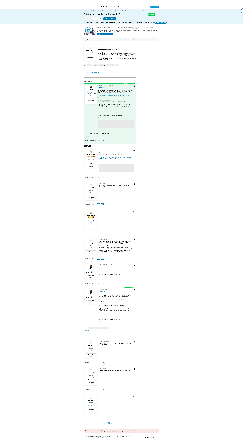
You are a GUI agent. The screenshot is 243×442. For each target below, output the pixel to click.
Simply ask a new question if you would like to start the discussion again (124, 39)
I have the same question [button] (92, 72)
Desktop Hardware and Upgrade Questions (110, 10)
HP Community (87, 10)
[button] (133, 46)
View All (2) (87, 136)
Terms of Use (93, 437)
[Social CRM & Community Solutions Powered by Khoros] (147, 437)
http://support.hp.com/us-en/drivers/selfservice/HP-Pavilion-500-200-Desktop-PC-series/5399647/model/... (115, 158)
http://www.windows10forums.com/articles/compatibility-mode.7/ (113, 95)
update (117, 65)
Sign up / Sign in (154, 6)
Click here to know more (160, 22)
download (89, 65)
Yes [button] (99, 140)
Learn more (116, 34)
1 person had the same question (108, 72)
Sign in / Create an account (104, 34)
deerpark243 (101, 87)
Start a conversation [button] (110, 18)
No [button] (103, 140)
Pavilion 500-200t (110, 65)
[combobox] (93, 18)
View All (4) (86, 67)
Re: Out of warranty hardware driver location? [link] (133, 10)
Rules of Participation (103, 437)
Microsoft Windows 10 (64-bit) (99, 65)
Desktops (95, 10)
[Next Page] (114, 423)
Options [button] (158, 14)
